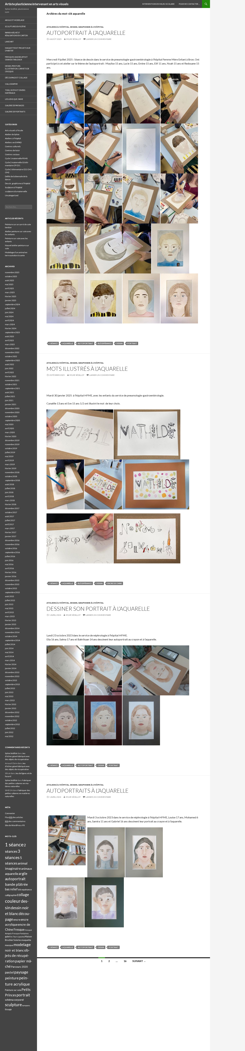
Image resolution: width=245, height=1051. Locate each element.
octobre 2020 (11, 416)
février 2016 (10, 572)
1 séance (53, 343)
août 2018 (9, 484)
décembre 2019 (12, 440)
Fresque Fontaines (20, 933)
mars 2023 (10, 344)
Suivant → (139, 961)
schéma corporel (14, 999)
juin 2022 (9, 368)
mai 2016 (9, 564)
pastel (9, 972)
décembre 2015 (12, 580)
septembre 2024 (12, 304)
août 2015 (9, 596)
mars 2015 (10, 616)
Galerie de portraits (15, 111)
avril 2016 (9, 568)
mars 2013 (10, 700)
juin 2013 (9, 692)
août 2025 (9, 280)
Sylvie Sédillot (73, 39)
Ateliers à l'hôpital (57, 27)
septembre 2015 (12, 592)
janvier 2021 (10, 404)
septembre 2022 (12, 360)
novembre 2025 (12, 272)
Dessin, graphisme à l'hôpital (87, 27)
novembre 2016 (12, 544)
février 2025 (10, 296)
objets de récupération (17, 955)
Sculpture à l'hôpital (13, 187)
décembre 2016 (12, 540)
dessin (119, 343)
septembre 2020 (12, 420)
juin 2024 (9, 312)
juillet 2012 (10, 728)
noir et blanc (14, 950)
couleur (12, 901)
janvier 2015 (10, 624)
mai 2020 (9, 424)
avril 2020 (9, 428)
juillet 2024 (10, 308)
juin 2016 (9, 560)
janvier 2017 (10, 536)
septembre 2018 (12, 480)
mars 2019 (10, 464)
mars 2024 (10, 324)
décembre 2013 (12, 672)
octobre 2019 (11, 448)
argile (23, 873)
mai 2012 (9, 736)
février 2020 (10, 436)
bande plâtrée (16, 884)
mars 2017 (10, 528)
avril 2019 (9, 460)
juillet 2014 (10, 644)
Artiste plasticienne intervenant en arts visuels (36, 4)
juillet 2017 (10, 520)
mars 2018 (10, 500)
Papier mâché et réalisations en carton (16, 33)
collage (23, 894)
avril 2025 (9, 288)
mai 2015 (9, 608)
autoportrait (85, 343)
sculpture (13, 1004)
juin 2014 (9, 648)
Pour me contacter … (189, 4)
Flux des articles (14, 817)
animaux (26, 868)
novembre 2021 (12, 380)
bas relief (11, 889)
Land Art (9, 41)
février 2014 (10, 664)
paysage (21, 972)
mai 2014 (9, 652)
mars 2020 (10, 432)
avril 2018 (9, 496)
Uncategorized (11, 195)
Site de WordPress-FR (15, 825)
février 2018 (10, 504)
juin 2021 (9, 400)
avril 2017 (9, 524)
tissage (8, 1009)
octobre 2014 (11, 636)
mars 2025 (10, 292)
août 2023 (9, 336)
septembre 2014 (12, 640)
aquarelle (67, 343)
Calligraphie (11, 84)
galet (7, 936)
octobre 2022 (11, 356)
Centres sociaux (12, 154)
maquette (26, 940)
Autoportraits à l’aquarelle (87, 790)
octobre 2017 (11, 512)
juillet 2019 (10, 452)
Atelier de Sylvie (12, 134)
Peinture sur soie (13, 990)
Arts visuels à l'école (14, 130)
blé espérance (105, 343)
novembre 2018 (12, 472)
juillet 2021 (10, 396)
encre (16, 919)
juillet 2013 (10, 688)
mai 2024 (9, 316)
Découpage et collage (16, 77)
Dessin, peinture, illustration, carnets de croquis (17, 68)
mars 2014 (10, 660)
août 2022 (9, 364)
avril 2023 (9, 340)
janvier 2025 (10, 300)
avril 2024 (9, 320)
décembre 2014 (12, 628)
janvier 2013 (10, 708)
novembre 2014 (12, 632)
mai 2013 (9, 696)
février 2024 (10, 328)
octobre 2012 (11, 720)
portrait (132, 343)
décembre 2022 (12, 348)
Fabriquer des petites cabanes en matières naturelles (18, 783)
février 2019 (10, 468)
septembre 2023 (12, 332)
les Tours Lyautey (17, 937)
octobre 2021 (11, 384)
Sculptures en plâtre (15, 26)
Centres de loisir (12, 150)
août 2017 (9, 516)
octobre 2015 (11, 588)
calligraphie (10, 895)
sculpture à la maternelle (16, 191)
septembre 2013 (12, 684)
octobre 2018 (11, 476)
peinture (12, 978)
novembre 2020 (12, 412)
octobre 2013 (11, 680)
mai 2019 (9, 456)
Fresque (19, 929)
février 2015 (10, 620)
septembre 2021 (12, 388)
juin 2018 (9, 492)
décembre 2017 (12, 508)
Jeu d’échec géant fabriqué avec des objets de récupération (17, 756)
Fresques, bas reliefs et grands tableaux (16, 58)
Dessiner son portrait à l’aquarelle (98, 608)
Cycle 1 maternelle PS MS (16, 158)
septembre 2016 (12, 552)
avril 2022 (9, 372)
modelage (22, 944)
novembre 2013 (12, 676)
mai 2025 (9, 284)
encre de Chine (114, 583)
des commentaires (15, 821)
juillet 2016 (10, 556)
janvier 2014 (10, 668)
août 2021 (9, 392)
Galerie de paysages (14, 105)
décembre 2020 (12, 408)
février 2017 (10, 532)
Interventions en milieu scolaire (158, 4)
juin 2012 (9, 732)
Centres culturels (13, 146)
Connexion (10, 813)
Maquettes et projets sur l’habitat (17, 49)
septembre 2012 (12, 724)
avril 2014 (9, 656)
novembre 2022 (12, 352)
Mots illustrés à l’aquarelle (87, 368)
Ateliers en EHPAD (13, 142)
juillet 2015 (10, 600)
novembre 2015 (12, 584)
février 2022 (10, 376)
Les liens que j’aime (14, 99)
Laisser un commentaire (99, 39)
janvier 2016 (10, 576)
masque (9, 945)
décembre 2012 (12, 712)
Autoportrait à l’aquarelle (86, 32)
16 (125, 961)
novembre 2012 (12, 716)
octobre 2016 (11, 548)
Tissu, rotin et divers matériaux (15, 91)
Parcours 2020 (19, 966)
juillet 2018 (10, 488)
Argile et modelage (14, 20)
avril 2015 (9, 612)
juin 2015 (9, 604)
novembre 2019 (12, 444)
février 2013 (10, 704)
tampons (26, 1005)
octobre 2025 (11, 276)
